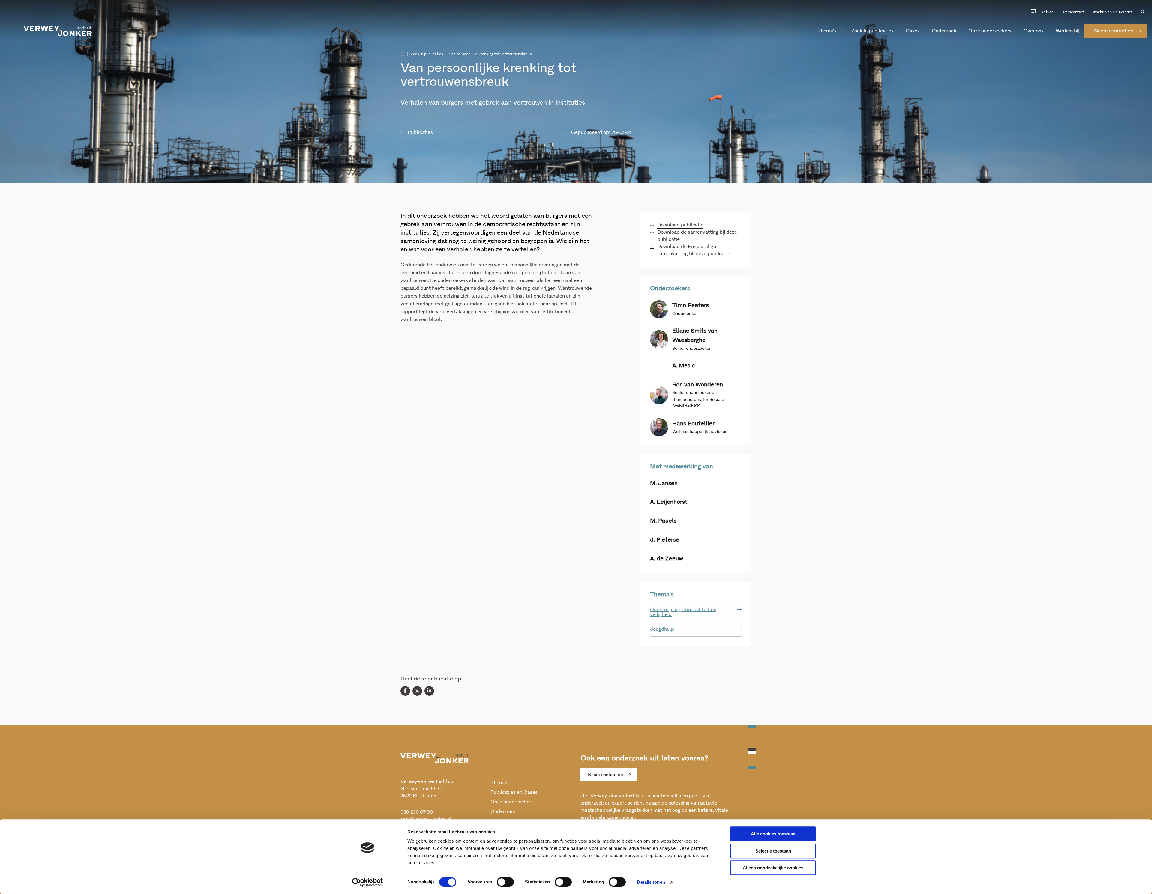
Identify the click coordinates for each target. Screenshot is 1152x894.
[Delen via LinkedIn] (429, 691)
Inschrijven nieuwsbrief (1112, 12)
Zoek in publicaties (872, 30)
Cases (913, 30)
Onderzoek (944, 30)
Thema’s (827, 30)
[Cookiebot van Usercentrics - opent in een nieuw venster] (367, 882)
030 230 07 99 (416, 812)
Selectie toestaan (773, 851)
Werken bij (1067, 30)
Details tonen (651, 882)
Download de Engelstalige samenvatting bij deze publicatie (693, 250)
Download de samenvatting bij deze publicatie (697, 236)
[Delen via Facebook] (405, 691)
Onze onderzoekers (990, 30)
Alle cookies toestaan (773, 833)
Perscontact (1073, 12)
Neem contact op (605, 775)
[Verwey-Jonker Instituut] (58, 31)
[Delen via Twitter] (417, 691)
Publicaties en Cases (514, 792)
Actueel (1048, 12)
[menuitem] (827, 31)
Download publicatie (680, 225)
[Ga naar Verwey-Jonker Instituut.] (402, 54)
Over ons (1034, 30)
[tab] (696, 612)
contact (1113, 30)
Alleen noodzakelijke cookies (773, 867)
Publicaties (420, 132)
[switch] (505, 882)
